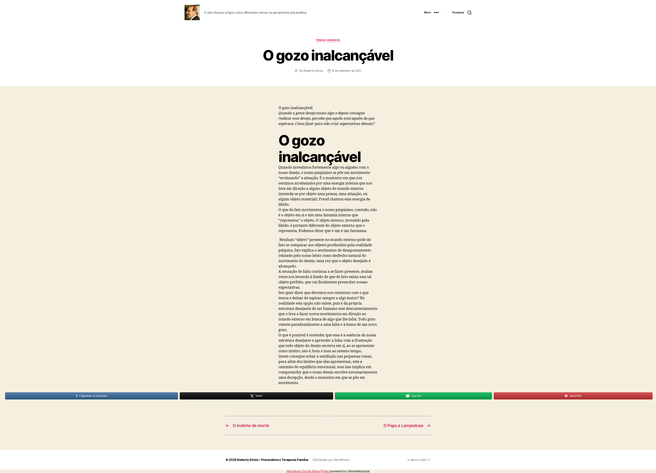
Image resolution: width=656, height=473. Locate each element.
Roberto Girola (313, 70)
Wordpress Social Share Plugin (308, 471)
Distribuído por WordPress (331, 460)
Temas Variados (328, 40)
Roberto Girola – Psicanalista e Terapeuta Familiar (273, 460)
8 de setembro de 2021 (346, 70)
